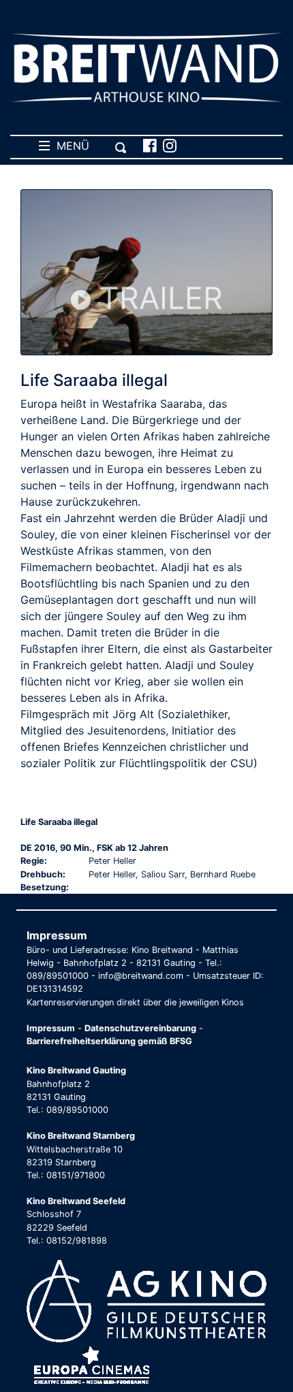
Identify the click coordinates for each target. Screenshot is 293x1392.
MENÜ (69, 145)
